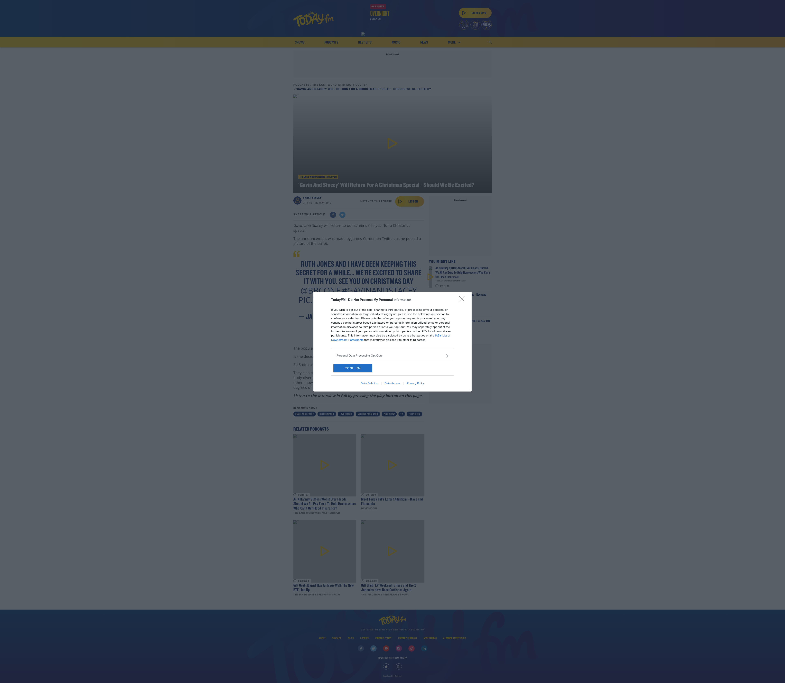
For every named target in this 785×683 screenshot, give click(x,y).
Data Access (392, 383)
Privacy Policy (416, 383)
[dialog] (392, 341)
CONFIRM (353, 368)
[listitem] (392, 355)
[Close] (463, 300)
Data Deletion (369, 383)
